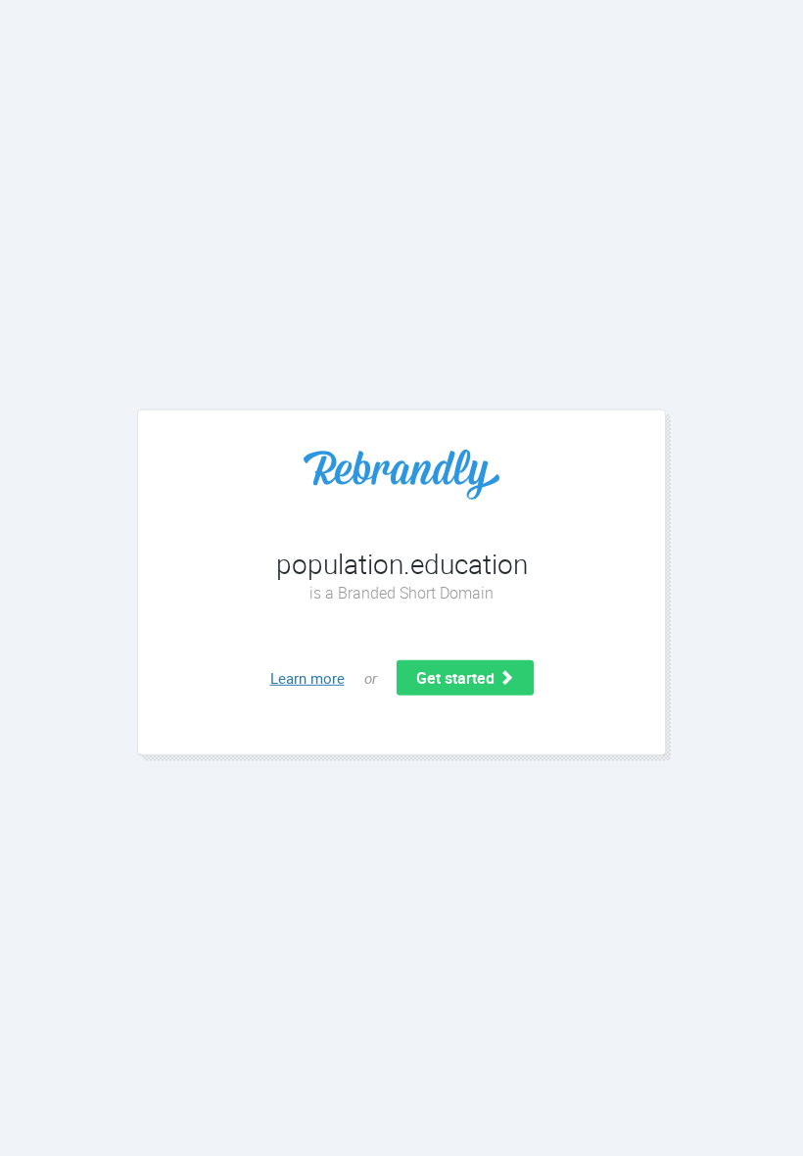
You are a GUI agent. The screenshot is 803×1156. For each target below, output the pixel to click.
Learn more (307, 678)
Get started (457, 678)
